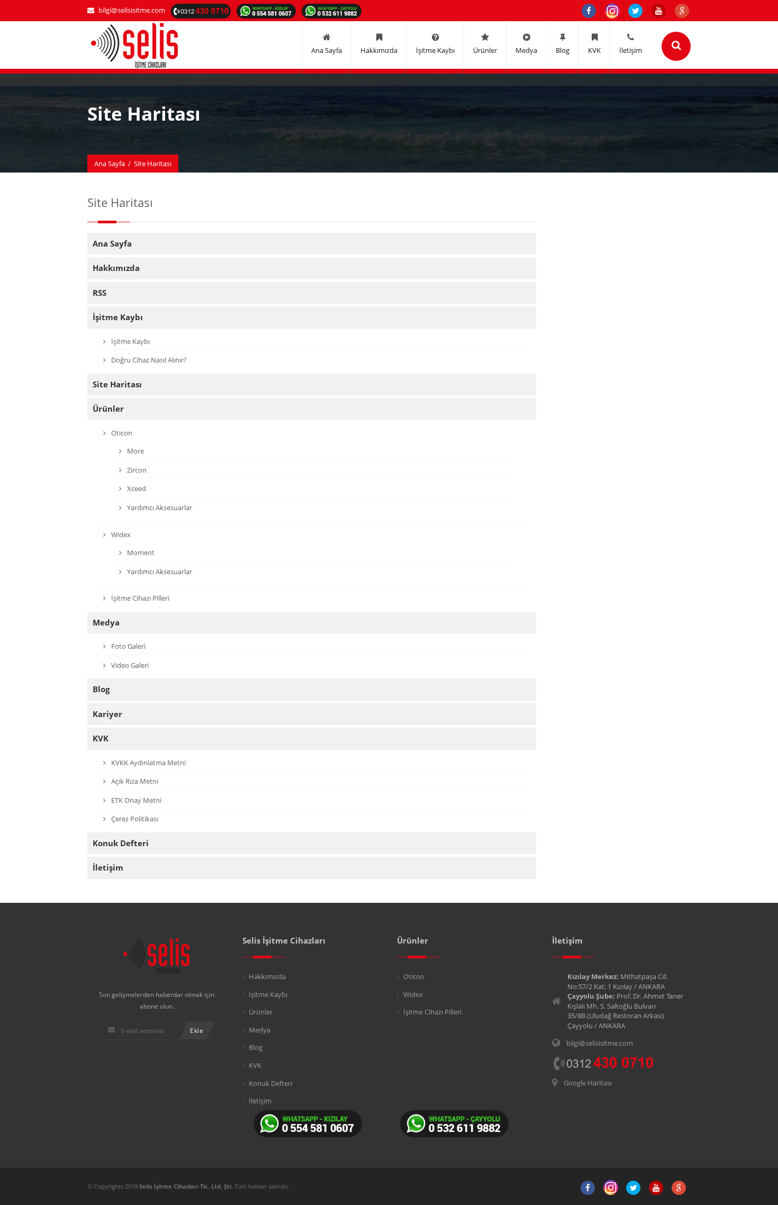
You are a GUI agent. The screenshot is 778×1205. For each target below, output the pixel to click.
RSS (99, 292)
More (134, 451)
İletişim (108, 867)
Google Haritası (588, 1083)
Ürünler (108, 408)
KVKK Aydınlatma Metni (148, 762)
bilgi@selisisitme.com (131, 10)
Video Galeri (129, 665)
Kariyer (107, 714)
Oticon (121, 433)
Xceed (135, 488)
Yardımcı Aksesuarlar (158, 507)
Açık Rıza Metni (134, 781)
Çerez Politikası (134, 818)
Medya (106, 622)
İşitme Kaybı (118, 317)
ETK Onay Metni (135, 800)
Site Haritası (117, 384)
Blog (101, 689)
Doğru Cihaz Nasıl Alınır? (148, 360)
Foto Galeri (128, 646)
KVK (100, 738)
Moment (140, 552)
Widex (120, 534)
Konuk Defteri (121, 843)
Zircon (136, 470)
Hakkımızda (116, 267)
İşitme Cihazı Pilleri (139, 598)
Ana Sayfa (109, 163)
